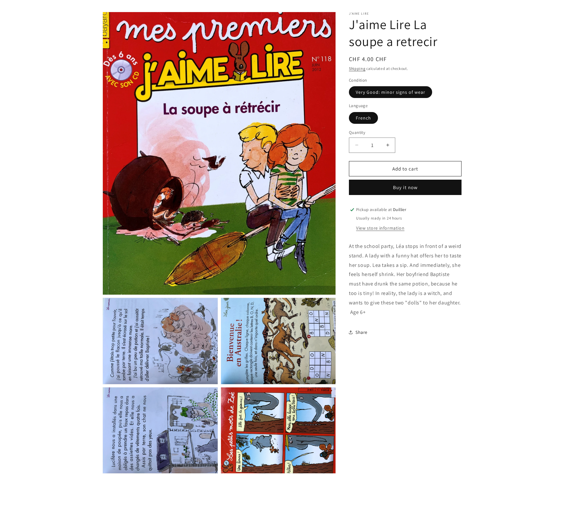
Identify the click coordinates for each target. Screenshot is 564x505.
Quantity (357, 132)
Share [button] (361, 332)
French (363, 118)
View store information (380, 228)
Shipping (357, 68)
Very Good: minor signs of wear (390, 92)
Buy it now (405, 187)
